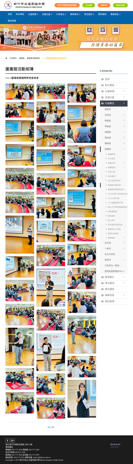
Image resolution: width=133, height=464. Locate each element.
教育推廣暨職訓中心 (115, 271)
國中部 (104, 5)
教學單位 (74, 14)
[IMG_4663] (82, 123)
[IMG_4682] (50, 231)
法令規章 (111, 159)
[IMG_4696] (82, 366)
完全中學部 (110, 254)
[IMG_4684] (50, 255)
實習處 (115, 137)
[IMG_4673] (50, 183)
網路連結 (111, 216)
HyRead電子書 (113, 198)
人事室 (115, 248)
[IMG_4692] (50, 319)
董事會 (108, 109)
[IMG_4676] (82, 203)
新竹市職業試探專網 (67, 5)
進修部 (115, 259)
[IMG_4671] (82, 178)
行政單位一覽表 (112, 265)
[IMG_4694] (19, 346)
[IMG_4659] (19, 91)
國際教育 (116, 237)
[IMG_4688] (50, 287)
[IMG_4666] (19, 154)
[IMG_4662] (19, 109)
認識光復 (46, 14)
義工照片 (111, 220)
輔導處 (115, 143)
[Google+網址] (13, 441)
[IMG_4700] (19, 402)
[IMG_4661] (50, 112)
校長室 (115, 114)
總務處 (115, 131)
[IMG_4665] (50, 136)
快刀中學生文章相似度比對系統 (118, 194)
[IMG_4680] (19, 234)
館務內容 (116, 162)
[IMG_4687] (82, 278)
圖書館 (115, 148)
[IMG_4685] (19, 266)
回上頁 (51, 427)
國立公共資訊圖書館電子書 (118, 207)
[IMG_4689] (19, 290)
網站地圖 (120, 5)
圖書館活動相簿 (114, 185)
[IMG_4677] (19, 202)
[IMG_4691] (19, 314)
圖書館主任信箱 (114, 229)
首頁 (10, 14)
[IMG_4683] (82, 254)
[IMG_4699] (82, 398)
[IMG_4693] (82, 334)
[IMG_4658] (50, 91)
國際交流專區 (113, 234)
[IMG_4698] (50, 384)
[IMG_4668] (82, 156)
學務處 (115, 126)
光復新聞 (32, 14)
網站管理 (12, 21)
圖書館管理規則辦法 (116, 189)
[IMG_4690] (82, 302)
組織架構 (111, 154)
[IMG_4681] (82, 230)
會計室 (115, 242)
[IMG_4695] (50, 351)
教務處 (115, 120)
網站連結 (102, 14)
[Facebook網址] (7, 441)
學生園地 (88, 14)
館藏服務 (116, 167)
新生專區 (20, 14)
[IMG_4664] (19, 130)
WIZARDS (114, 447)
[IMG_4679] (50, 207)
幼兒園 (89, 5)
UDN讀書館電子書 (115, 203)
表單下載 (111, 172)
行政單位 (60, 14)
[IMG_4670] (19, 178)
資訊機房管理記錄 (115, 225)
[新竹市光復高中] (24, 5)
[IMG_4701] (50, 408)
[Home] (6, 58)
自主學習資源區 (114, 181)
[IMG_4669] (50, 159)
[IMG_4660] (82, 93)
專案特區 (114, 14)
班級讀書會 (112, 211)
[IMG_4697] (19, 378)
